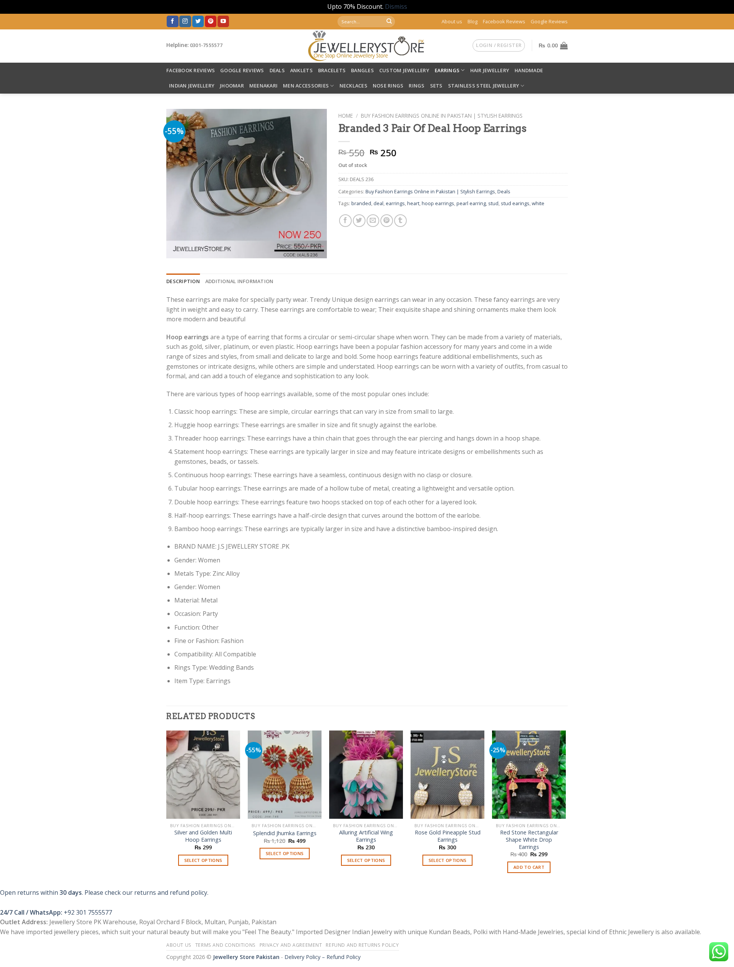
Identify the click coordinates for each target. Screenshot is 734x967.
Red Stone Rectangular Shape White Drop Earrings (529, 839)
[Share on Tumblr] (400, 220)
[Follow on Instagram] (185, 21)
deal (378, 203)
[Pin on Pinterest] (386, 220)
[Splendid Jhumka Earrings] (285, 775)
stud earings (515, 203)
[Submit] (389, 21)
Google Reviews (549, 21)
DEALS (277, 70)
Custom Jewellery (404, 70)
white (538, 203)
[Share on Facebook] (345, 220)
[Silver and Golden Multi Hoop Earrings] (203, 775)
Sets (436, 85)
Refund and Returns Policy (362, 945)
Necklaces (353, 85)
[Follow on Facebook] (172, 21)
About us (452, 21)
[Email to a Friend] (373, 220)
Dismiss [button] (396, 6)
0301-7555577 (206, 45)
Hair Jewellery (490, 70)
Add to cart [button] (528, 867)
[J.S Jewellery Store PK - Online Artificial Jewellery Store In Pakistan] (367, 46)
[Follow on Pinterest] (210, 21)
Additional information (239, 281)
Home (345, 115)
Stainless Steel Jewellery (483, 85)
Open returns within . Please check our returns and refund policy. (104, 892)
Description (183, 281)
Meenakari (263, 85)
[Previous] (166, 809)
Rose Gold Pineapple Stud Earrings (448, 836)
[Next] (565, 809)
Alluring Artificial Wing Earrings (366, 836)
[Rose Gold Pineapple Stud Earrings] (447, 775)
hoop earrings (438, 203)
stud (493, 203)
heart (413, 203)
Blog (472, 21)
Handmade (529, 70)
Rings (416, 85)
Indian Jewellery (191, 85)
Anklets (301, 70)
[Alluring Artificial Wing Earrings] (366, 775)
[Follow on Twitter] (198, 21)
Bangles (362, 70)
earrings (395, 203)
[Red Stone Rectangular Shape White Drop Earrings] (529, 775)
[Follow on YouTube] (223, 21)
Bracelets (332, 70)
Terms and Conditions (225, 945)
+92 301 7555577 (88, 912)
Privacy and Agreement (291, 945)
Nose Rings (388, 85)
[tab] (183, 281)
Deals (503, 191)
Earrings (447, 70)
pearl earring (471, 203)
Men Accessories (306, 85)
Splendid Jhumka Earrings (285, 833)
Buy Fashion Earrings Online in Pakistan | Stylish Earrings (442, 115)
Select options (203, 860)
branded (361, 203)
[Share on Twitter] (359, 220)
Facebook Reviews (504, 21)
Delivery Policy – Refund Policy (322, 957)
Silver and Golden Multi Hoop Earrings (203, 836)
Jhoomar (232, 85)
